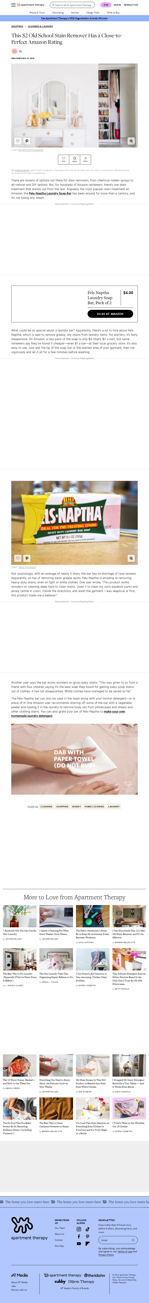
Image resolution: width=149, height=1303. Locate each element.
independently (22, 170)
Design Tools (92, 12)
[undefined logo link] (30, 5)
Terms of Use (125, 1251)
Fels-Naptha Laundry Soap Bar (50, 193)
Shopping (17, 26)
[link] (20, 932)
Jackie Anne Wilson (27, 567)
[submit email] (133, 1240)
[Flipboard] (87, 1243)
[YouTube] (79, 1243)
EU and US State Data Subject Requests (124, 1281)
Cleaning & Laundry (40, 26)
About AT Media (19, 1282)
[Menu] (13, 5)
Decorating (58, 12)
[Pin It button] (27, 141)
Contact (59, 1240)
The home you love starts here (114, 1202)
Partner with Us (19, 1290)
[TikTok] (87, 1229)
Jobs (13, 1286)
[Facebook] (79, 1236)
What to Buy (113, 12)
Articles (75, 12)
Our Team (60, 1228)
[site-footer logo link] (19, 1275)
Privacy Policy (106, 1254)
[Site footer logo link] (31, 1227)
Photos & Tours (37, 12)
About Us (59, 1234)
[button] (131, 141)
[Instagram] (79, 1229)
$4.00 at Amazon (110, 314)
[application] (74, 759)
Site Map (59, 1246)
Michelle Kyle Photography (30, 150)
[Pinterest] (87, 1236)
